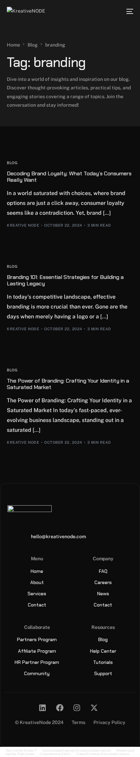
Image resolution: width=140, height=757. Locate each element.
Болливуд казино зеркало (93, 750)
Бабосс (66, 754)
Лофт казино (26, 754)
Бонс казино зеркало (115, 754)
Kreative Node (23, 225)
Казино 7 (30, 750)
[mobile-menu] (128, 11)
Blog (12, 163)
